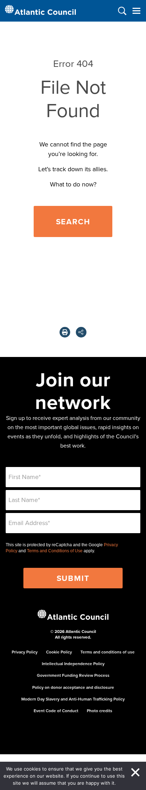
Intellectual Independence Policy (73, 664)
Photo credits (99, 711)
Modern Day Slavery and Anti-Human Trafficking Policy (73, 699)
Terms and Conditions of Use (55, 550)
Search (73, 221)
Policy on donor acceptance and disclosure (73, 687)
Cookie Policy (59, 652)
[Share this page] (81, 332)
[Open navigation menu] (136, 11)
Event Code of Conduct (56, 711)
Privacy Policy (25, 652)
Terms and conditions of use (107, 652)
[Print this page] (65, 332)
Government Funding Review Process (73, 675)
